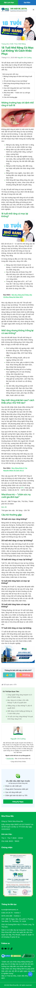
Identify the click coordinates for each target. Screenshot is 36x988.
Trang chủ (5, 44)
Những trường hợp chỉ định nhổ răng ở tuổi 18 (18, 78)
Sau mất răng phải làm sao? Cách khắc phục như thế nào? (17, 89)
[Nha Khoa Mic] (14, 9)
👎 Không (24, 675)
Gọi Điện (27, 2)
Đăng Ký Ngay (18, 802)
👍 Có (9, 675)
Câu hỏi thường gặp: (10, 97)
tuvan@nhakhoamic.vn (9, 910)
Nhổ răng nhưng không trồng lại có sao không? (17, 85)
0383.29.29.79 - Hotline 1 (11, 913)
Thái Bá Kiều (10, 758)
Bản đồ (4, 507)
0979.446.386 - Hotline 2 (10, 916)
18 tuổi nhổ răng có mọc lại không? (15, 81)
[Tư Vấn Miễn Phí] (30, 974)
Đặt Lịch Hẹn (9, 2)
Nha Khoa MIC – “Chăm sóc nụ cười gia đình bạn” (17, 94)
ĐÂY (22, 488)
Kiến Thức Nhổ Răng (18, 44)
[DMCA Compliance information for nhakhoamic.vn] (28, 956)
